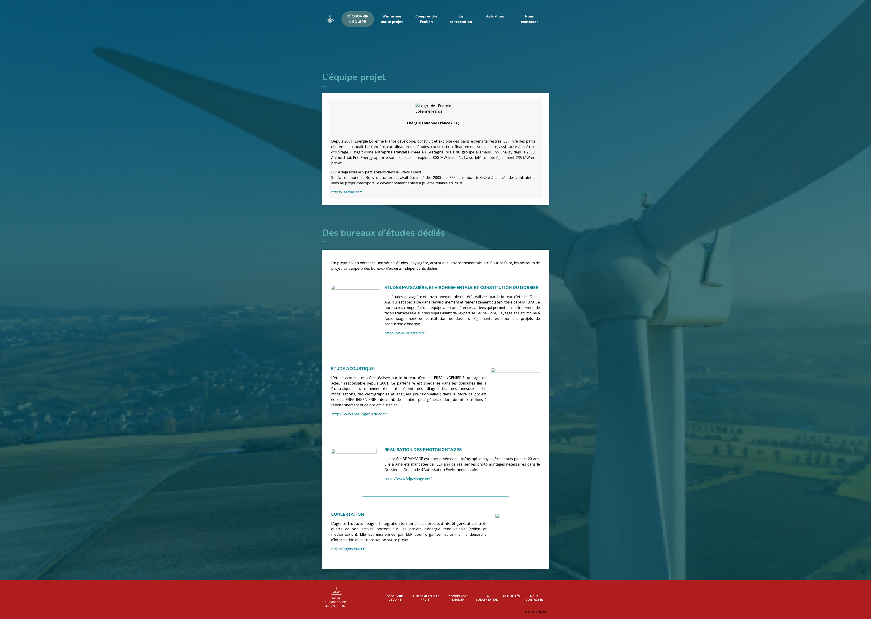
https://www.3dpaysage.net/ (408, 478)
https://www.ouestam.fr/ (405, 332)
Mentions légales (536, 612)
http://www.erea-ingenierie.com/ (359, 414)
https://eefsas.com (346, 192)
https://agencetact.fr (348, 548)
